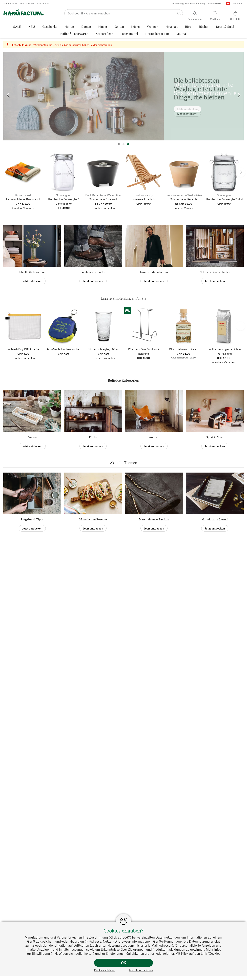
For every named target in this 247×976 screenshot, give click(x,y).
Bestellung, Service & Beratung (197, 3)
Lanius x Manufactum (154, 272)
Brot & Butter (27, 3)
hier (171, 953)
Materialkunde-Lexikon (154, 519)
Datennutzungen (168, 937)
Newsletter (43, 3)
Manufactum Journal (215, 519)
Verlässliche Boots (93, 272)
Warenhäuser (10, 3)
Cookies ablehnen (104, 970)
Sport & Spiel (214, 437)
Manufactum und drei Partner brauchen (53, 937)
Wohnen (154, 437)
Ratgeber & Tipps (32, 519)
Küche (93, 437)
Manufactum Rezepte (93, 519)
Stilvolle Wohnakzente (32, 272)
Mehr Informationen (141, 970)
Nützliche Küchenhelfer (215, 272)
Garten (32, 437)
